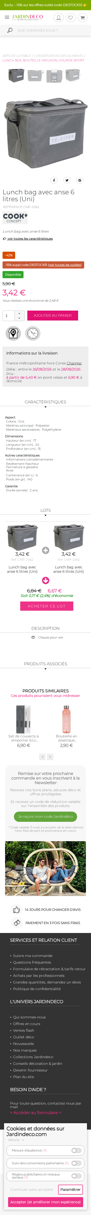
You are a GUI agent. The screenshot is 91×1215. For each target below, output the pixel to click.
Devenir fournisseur (30, 1070)
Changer (74, 363)
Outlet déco (23, 1037)
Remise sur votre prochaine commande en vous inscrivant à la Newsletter (45, 778)
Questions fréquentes (32, 962)
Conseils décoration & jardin (37, 1063)
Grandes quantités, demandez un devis (47, 982)
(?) (45, 1150)
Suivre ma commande (32, 955)
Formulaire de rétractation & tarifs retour (49, 969)
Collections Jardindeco (33, 1057)
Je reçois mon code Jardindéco (45, 816)
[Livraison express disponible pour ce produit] (33, 333)
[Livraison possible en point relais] (13, 333)
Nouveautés (23, 1043)
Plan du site (23, 1077)
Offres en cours (26, 1023)
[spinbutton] (13, 315)
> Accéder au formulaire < (35, 1112)
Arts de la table (17, 56)
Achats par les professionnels (38, 975)
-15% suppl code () (43, 265)
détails (14, 1139)
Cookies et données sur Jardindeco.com (35, 1131)
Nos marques (25, 1050)
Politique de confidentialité (37, 989)
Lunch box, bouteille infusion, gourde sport (43, 60)
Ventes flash (23, 1030)
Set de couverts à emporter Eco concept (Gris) (23, 740)
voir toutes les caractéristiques (30, 238)
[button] (19, 313)
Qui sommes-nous (29, 1017)
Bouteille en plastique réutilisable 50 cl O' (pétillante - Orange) (66, 742)
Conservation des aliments (58, 56)
